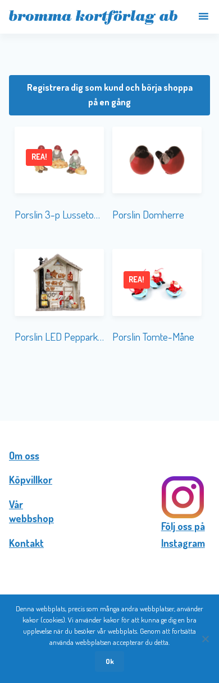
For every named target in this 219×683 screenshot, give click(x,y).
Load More (109, 384)
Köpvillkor (30, 479)
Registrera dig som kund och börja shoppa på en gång (110, 95)
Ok (110, 661)
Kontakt (26, 543)
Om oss (24, 455)
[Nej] (205, 638)
